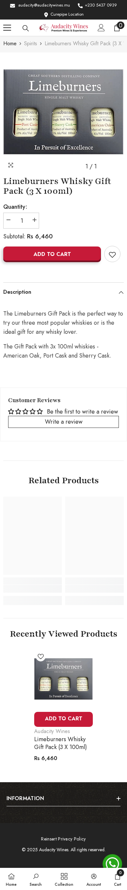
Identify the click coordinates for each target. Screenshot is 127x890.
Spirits (30, 43)
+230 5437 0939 (101, 5)
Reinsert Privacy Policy (63, 839)
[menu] (7, 28)
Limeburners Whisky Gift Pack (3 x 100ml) (60, 743)
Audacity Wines (52, 731)
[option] (63, 112)
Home (10, 43)
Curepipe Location (67, 14)
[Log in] (101, 27)
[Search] (26, 28)
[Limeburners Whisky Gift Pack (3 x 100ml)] (63, 679)
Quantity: (15, 207)
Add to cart (52, 254)
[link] (32, 589)
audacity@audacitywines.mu (44, 5)
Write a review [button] (63, 421)
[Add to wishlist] (112, 254)
